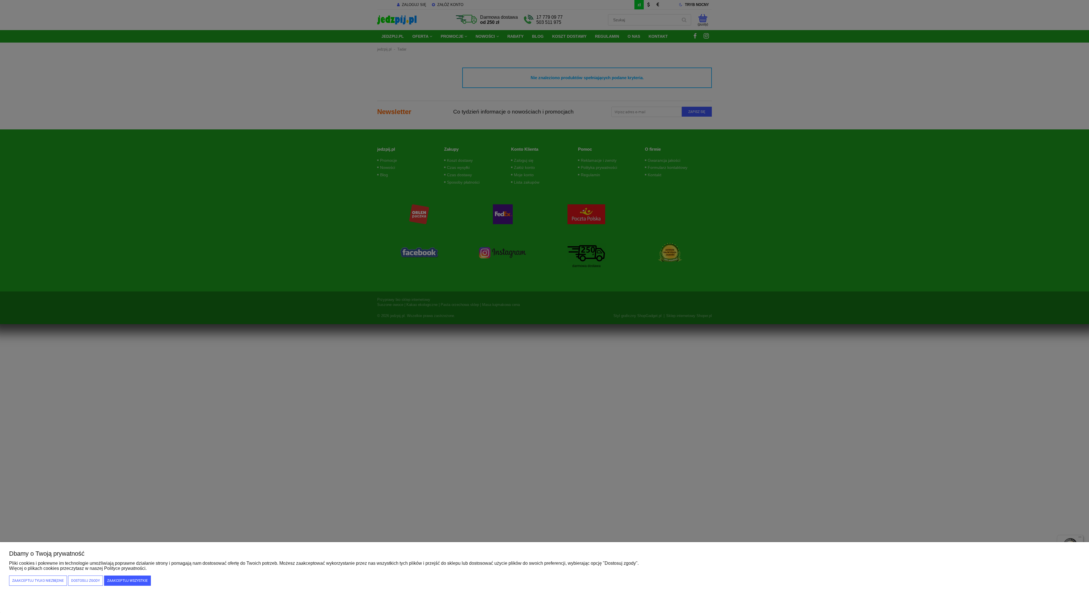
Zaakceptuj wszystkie (127, 581)
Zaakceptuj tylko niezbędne (38, 581)
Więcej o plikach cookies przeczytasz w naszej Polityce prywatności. (78, 568)
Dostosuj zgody (85, 581)
